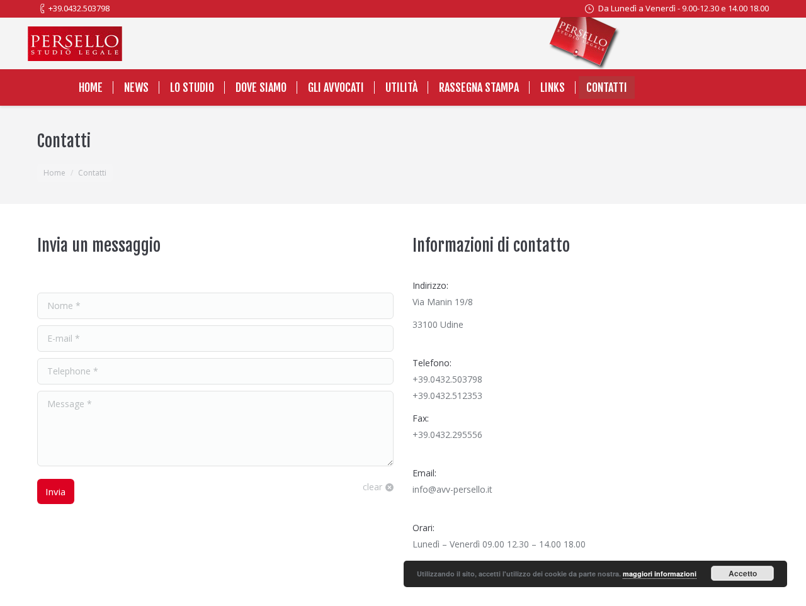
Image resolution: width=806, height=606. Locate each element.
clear (372, 487)
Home (54, 172)
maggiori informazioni (659, 573)
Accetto (743, 573)
